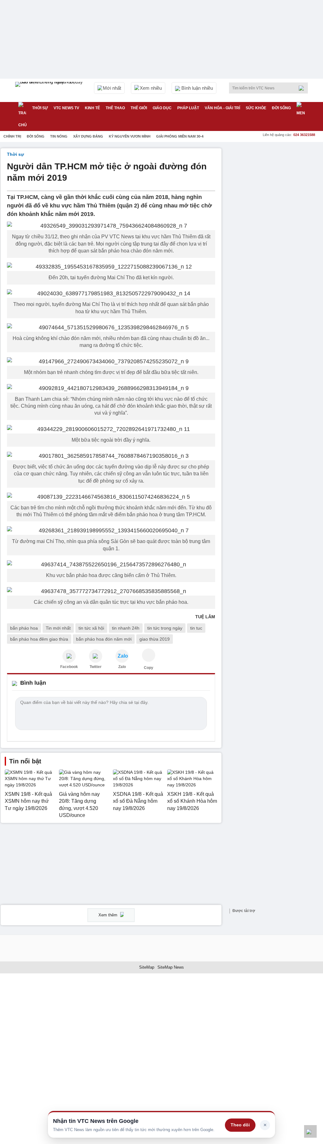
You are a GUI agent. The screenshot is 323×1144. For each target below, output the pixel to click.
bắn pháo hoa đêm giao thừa (39, 639)
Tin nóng (59, 136)
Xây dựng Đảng (88, 136)
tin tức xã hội (91, 628)
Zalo (122, 667)
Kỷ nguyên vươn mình (129, 136)
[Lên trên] (310, 1131)
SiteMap (146, 967)
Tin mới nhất (58, 628)
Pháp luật (188, 108)
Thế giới (139, 108)
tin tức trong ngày (164, 628)
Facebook (69, 667)
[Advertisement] (275, 187)
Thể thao (115, 108)
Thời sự (40, 108)
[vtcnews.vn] (69, 656)
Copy (148, 667)
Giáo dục (162, 108)
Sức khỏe (256, 108)
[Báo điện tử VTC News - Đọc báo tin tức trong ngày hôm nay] (50, 90)
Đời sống (281, 108)
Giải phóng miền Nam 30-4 (179, 136)
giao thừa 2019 (154, 639)
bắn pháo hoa (24, 628)
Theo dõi (240, 1124)
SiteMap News (170, 967)
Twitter (96, 667)
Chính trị (12, 136)
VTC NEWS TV (66, 108)
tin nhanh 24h (125, 628)
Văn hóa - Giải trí (222, 108)
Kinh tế (92, 108)
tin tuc (196, 628)
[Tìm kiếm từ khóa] (303, 88)
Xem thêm (108, 915)
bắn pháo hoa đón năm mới (104, 639)
